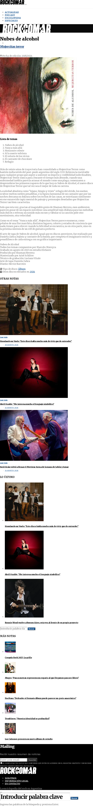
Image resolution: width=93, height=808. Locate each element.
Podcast (10, 15)
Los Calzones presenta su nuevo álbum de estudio (29, 739)
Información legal (16, 781)
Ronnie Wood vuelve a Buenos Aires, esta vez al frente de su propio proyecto (41, 622)
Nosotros (10, 778)
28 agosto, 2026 (11, 345)
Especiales (11, 20)
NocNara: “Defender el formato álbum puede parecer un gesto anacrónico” (40, 698)
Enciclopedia (13, 18)
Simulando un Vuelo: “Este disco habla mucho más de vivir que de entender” (36, 341)
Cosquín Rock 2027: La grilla (18, 657)
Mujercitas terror (12, 46)
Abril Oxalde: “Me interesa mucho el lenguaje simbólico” (27, 404)
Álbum (22, 269)
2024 (32, 271)
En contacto (12, 783)
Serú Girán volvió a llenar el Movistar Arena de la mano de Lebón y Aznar (34, 467)
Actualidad (12, 12)
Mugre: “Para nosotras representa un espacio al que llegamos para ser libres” (42, 678)
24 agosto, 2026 (11, 408)
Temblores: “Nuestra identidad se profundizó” (27, 718)
